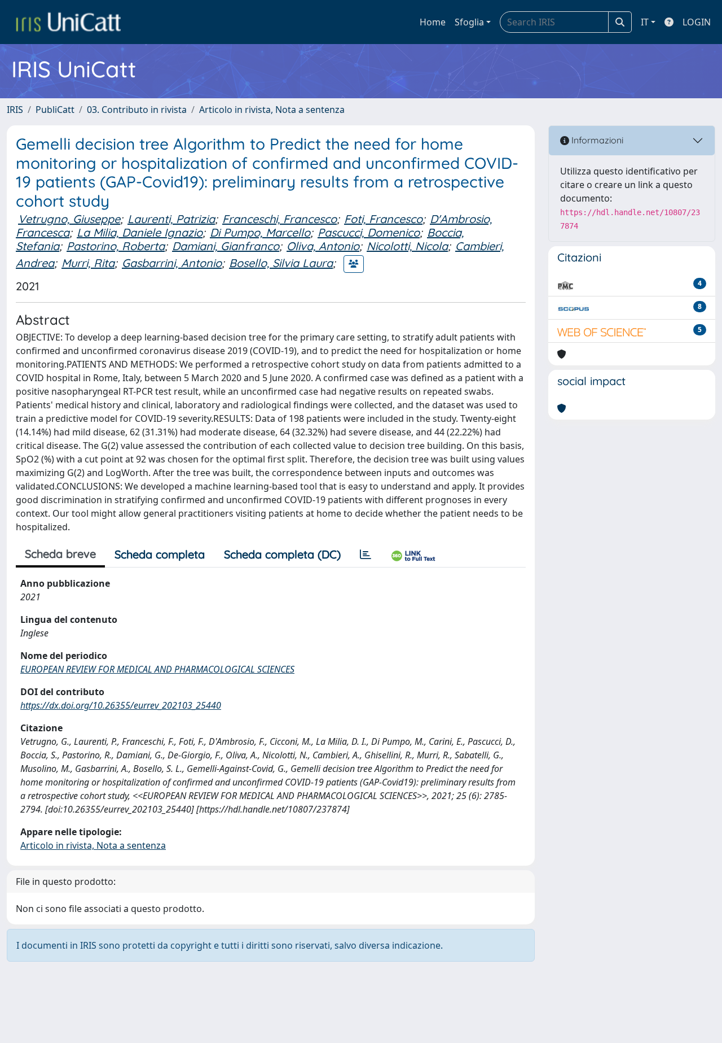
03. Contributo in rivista (137, 109)
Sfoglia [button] (469, 22)
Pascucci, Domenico (369, 232)
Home (433, 22)
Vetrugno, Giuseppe (69, 219)
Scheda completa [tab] (160, 554)
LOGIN (697, 22)
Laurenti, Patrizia (171, 219)
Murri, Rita (88, 263)
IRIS (15, 109)
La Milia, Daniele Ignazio (139, 232)
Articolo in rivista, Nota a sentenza (272, 109)
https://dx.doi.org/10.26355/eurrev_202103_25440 (120, 705)
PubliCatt (55, 109)
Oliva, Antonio (323, 246)
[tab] (365, 554)
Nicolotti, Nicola (407, 246)
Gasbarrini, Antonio (172, 263)
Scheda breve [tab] (60, 554)
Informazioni (596, 140)
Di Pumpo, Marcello (260, 232)
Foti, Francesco (383, 219)
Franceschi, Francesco (279, 219)
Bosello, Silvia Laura (281, 263)
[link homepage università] (68, 22)
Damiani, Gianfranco (225, 246)
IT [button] (645, 22)
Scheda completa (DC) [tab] (282, 554)
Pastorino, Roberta (116, 246)
